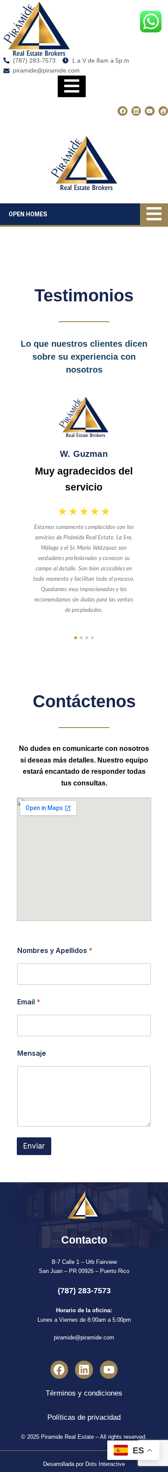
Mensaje (31, 1053)
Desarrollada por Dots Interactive (84, 1464)
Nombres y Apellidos (55, 951)
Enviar (34, 1146)
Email (28, 1002)
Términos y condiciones (84, 1393)
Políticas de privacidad (84, 1417)
